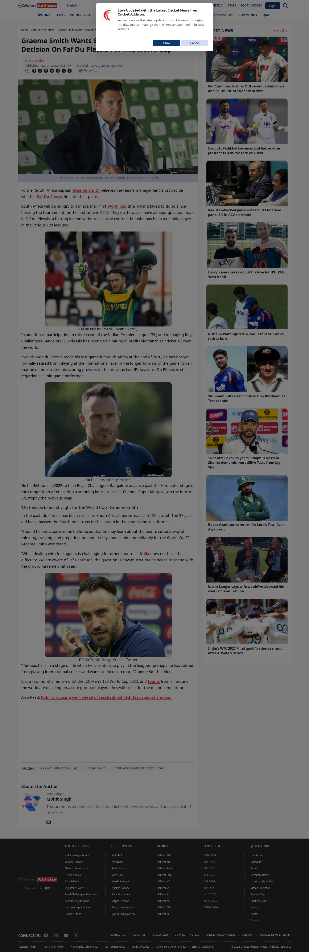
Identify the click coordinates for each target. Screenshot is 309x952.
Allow (166, 43)
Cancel (195, 43)
